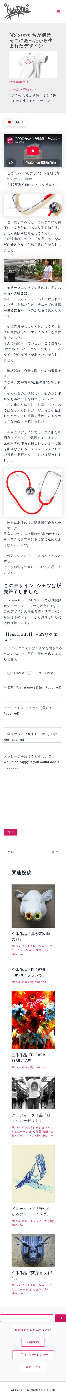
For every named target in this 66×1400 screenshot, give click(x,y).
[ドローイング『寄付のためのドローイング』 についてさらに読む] (33, 1173)
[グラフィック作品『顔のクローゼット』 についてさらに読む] (33, 1092)
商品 (39, 1131)
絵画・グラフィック (34, 1221)
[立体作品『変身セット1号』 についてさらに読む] (33, 1250)
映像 (46, 1131)
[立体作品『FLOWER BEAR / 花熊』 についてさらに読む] (33, 1020)
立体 (39, 950)
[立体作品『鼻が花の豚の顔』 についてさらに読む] (33, 906)
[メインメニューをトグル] (58, 11)
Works (16, 946)
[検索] (60, 1318)
